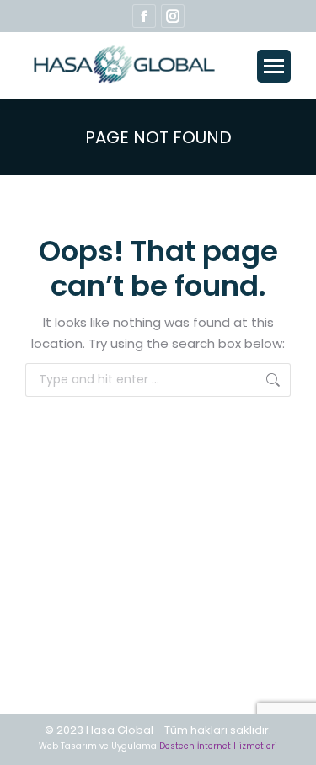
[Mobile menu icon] (274, 66)
